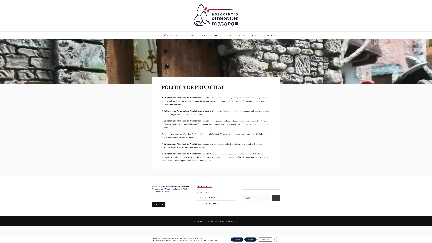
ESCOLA (176, 35)
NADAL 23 (241, 35)
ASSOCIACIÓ (161, 35)
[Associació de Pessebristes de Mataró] (216, 25)
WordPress (209, 221)
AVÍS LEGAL (204, 192)
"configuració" (212, 241)
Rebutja (250, 239)
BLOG (229, 35)
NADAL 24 (256, 35)
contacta (158, 204)
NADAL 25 (270, 35)
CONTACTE (191, 35)
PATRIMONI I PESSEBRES (210, 35)
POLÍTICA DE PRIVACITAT (193, 87)
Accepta (237, 239)
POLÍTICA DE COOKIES (208, 203)
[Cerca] (276, 198)
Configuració (265, 239)
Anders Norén (232, 221)
